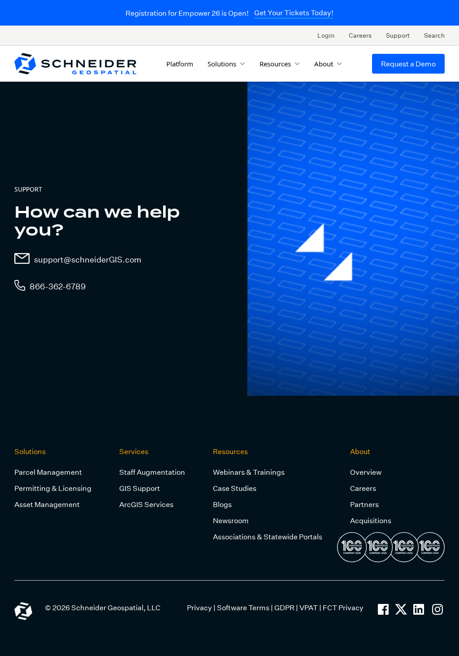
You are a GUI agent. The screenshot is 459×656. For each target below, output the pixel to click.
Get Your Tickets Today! (293, 12)
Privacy (199, 607)
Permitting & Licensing (52, 488)
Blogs (222, 504)
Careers (360, 35)
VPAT (308, 607)
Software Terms (243, 607)
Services (133, 451)
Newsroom (231, 520)
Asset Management (47, 504)
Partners (364, 504)
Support (398, 35)
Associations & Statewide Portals (267, 536)
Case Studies (234, 488)
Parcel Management (48, 472)
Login (325, 35)
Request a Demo (408, 63)
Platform (179, 63)
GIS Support (139, 488)
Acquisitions (370, 520)
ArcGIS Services (146, 504)
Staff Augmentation (152, 472)
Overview (365, 472)
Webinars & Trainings (249, 472)
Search (434, 35)
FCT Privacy (343, 607)
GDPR (284, 607)
